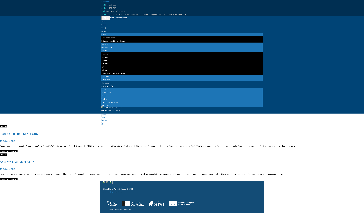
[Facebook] (104, 182)
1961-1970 (105, 70)
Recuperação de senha (109, 102)
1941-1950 (104, 63)
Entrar (103, 89)
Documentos (106, 93)
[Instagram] (107, 182)
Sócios (103, 25)
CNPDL (104, 34)
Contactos (105, 83)
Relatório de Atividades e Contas (113, 41)
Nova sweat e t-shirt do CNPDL (20, 162)
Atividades (105, 76)
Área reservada (107, 86)
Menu (106, 18)
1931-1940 (105, 60)
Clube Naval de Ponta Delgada (114, 18)
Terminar (105, 105)
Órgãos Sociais (106, 47)
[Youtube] (111, 182)
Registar (104, 99)
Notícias (104, 28)
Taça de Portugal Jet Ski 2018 (19, 134)
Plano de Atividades (108, 38)
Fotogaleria (105, 80)
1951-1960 (104, 67)
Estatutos (104, 44)
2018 (103, 117)
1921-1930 (104, 57)
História (104, 51)
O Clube (104, 31)
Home (103, 22)
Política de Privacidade (112, 192)
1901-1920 (105, 54)
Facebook (105, 2)
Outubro (104, 121)
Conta (103, 96)
